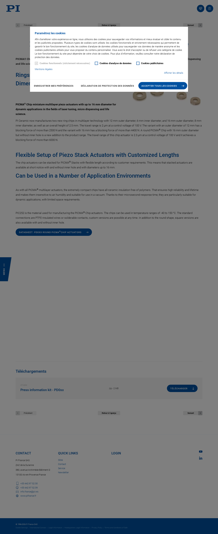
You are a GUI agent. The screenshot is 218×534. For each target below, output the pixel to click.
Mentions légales (44, 69)
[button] (162, 85)
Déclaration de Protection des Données (107, 86)
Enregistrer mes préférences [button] (53, 86)
